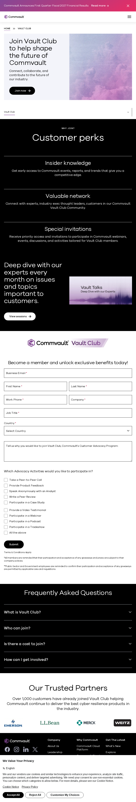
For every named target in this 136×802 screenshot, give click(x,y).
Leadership (55, 752)
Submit (13, 544)
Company (54, 740)
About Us (53, 746)
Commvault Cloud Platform (88, 747)
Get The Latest (115, 740)
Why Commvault (87, 740)
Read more (98, 5)
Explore (111, 752)
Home (7, 28)
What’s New (113, 746)
